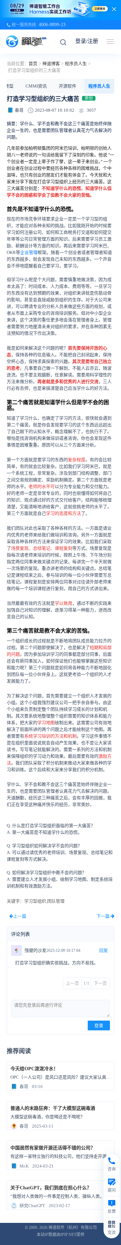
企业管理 (29, 252)
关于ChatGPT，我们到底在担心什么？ (50, 1187)
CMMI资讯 (36, 86)
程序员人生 (76, 63)
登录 (98, 1025)
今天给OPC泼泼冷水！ (34, 1068)
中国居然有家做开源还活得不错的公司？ (52, 1147)
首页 (33, 63)
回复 (103, 950)
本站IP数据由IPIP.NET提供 (60, 1234)
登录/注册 (86, 41)
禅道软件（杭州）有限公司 (72, 1227)
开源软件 (67, 86)
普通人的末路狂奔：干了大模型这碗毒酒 (52, 1108)
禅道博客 (51, 63)
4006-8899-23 (52, 24)
